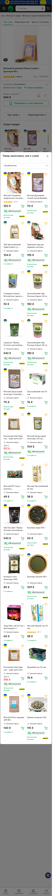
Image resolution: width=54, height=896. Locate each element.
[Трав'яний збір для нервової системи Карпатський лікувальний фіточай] (37, 231)
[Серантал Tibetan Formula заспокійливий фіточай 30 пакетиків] (14, 329)
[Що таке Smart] (22, 216)
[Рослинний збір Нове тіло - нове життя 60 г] (14, 423)
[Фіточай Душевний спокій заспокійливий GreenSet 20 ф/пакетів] (37, 182)
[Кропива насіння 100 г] (37, 564)
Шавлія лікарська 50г (37, 717)
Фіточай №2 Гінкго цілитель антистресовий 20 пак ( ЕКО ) (14, 487)
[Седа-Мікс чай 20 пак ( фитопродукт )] (14, 613)
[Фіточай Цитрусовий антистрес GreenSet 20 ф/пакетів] (14, 379)
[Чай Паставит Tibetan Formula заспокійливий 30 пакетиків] (14, 515)
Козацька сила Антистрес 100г (11, 578)
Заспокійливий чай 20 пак (37, 393)
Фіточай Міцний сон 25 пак (37, 627)
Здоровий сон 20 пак (36, 667)
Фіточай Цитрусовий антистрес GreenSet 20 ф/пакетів (14, 393)
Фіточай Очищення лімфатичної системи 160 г (13, 197)
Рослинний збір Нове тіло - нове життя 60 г (13, 437)
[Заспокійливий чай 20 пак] (37, 379)
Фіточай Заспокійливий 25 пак (37, 487)
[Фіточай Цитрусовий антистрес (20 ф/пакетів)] (37, 423)
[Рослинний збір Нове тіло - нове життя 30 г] (14, 654)
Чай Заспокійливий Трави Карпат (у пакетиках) (12, 246)
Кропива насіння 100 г (37, 577)
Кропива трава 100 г (36, 528)
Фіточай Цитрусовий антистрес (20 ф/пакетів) (36, 437)
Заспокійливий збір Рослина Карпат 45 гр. (37, 295)
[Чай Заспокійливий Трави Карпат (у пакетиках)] (14, 231)
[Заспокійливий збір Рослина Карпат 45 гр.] (37, 281)
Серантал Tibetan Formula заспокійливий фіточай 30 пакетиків (14, 344)
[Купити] (22, 206)
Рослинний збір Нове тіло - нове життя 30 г (13, 668)
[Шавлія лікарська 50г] (37, 704)
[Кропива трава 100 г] (37, 515)
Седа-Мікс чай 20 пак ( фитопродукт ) (14, 627)
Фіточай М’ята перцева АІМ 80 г (14, 719)
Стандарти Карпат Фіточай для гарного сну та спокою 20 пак (13, 295)
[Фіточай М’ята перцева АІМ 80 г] (14, 704)
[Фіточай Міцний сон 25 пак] (37, 613)
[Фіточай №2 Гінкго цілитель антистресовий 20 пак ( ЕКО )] (14, 473)
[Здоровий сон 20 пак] (37, 654)
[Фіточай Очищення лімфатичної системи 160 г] (14, 182)
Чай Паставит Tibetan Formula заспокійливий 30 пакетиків (14, 529)
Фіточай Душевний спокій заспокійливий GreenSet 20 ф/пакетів (37, 197)
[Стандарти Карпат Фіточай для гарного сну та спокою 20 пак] (14, 281)
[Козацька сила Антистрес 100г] (14, 564)
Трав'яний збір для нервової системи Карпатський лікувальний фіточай (36, 246)
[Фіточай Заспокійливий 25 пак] (37, 473)
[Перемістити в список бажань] (22, 174)
